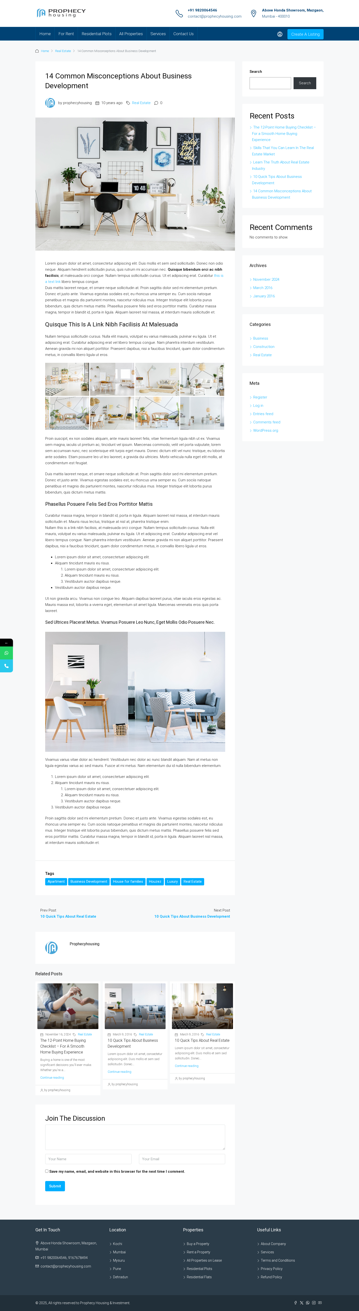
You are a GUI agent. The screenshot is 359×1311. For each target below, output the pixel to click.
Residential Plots (97, 33)
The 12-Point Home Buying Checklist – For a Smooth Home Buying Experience (63, 1046)
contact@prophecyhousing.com (215, 16)
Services (158, 33)
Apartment (56, 881)
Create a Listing (305, 34)
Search (256, 71)
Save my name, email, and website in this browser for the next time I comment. (117, 1171)
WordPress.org (265, 430)
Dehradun (120, 1277)
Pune (117, 1269)
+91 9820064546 (202, 10)
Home (45, 33)
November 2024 (266, 279)
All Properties (131, 33)
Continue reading (52, 1077)
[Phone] (6, 665)
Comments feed (266, 422)
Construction (264, 346)
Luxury (172, 881)
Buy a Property (198, 1244)
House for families (128, 881)
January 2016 (264, 296)
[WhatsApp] (6, 652)
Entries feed (263, 414)
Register (260, 397)
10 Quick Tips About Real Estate (202, 1040)
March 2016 (262, 288)
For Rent (66, 33)
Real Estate (63, 51)
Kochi (117, 1244)
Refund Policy (271, 1277)
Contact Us (183, 33)
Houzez (155, 881)
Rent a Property (198, 1252)
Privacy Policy (272, 1269)
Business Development (89, 881)
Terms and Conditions (278, 1260)
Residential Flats (199, 1277)
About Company (273, 1244)
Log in (258, 405)
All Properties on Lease (204, 1260)
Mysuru (119, 1260)
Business (260, 338)
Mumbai (119, 1252)
